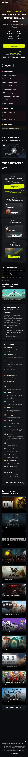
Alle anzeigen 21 (5, 280)
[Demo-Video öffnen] (14, 151)
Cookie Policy (21, 750)
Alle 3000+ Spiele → (14, 12)
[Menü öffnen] (25, 2)
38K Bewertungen (9, 33)
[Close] (25, 741)
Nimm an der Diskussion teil (14, 482)
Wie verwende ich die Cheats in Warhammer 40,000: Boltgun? (14, 331)
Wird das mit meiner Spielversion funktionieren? (13, 335)
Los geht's (13, 46)
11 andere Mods (19, 56)
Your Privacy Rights (14, 753)
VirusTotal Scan (9, 38)
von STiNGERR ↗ (18, 38)
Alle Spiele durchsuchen (14, 707)
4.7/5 (9, 31)
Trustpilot (7, 327)
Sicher (9, 36)
